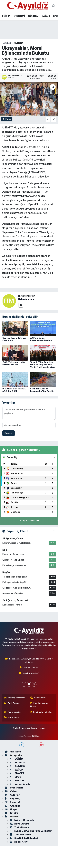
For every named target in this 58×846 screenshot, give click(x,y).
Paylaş (8, 119)
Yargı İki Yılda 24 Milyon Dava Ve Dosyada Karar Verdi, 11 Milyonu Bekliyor (42, 364)
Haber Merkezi (26, 299)
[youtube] (41, 744)
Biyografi (15, 802)
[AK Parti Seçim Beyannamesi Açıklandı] (43, 328)
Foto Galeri (16, 788)
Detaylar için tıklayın (29, 520)
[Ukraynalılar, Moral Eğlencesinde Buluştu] (29, 99)
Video (13, 791)
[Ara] (53, 6)
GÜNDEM (33, 16)
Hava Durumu (40, 698)
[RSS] (34, 684)
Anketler (15, 806)
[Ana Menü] (3, 6)
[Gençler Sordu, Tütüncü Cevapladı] (15, 328)
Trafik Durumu (13, 703)
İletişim (42, 728)
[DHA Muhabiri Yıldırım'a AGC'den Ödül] (15, 379)
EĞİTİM (6, 16)
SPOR (17, 777)
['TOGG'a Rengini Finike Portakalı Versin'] (15, 353)
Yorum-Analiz (22, 784)
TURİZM (19, 780)
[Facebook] (24, 684)
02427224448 (31, 667)
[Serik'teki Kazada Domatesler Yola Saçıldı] (43, 379)
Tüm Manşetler (14, 712)
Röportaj (15, 798)
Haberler (6, 43)
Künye (34, 728)
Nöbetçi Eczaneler (16, 698)
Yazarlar (15, 795)
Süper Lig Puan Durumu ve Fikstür (33, 831)
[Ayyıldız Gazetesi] (27, 6)
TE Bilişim (36, 736)
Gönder (8, 433)
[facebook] (21, 744)
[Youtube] (29, 684)
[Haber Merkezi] (9, 301)
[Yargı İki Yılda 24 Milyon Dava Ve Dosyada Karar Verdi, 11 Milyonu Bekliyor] (43, 353)
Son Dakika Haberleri (42, 712)
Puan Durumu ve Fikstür (39, 704)
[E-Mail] (20, 305)
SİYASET (19, 773)
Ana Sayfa (15, 751)
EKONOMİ (19, 16)
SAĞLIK (46, 16)
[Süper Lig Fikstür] (54, 531)
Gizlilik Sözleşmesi (21, 728)
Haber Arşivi (13, 717)
